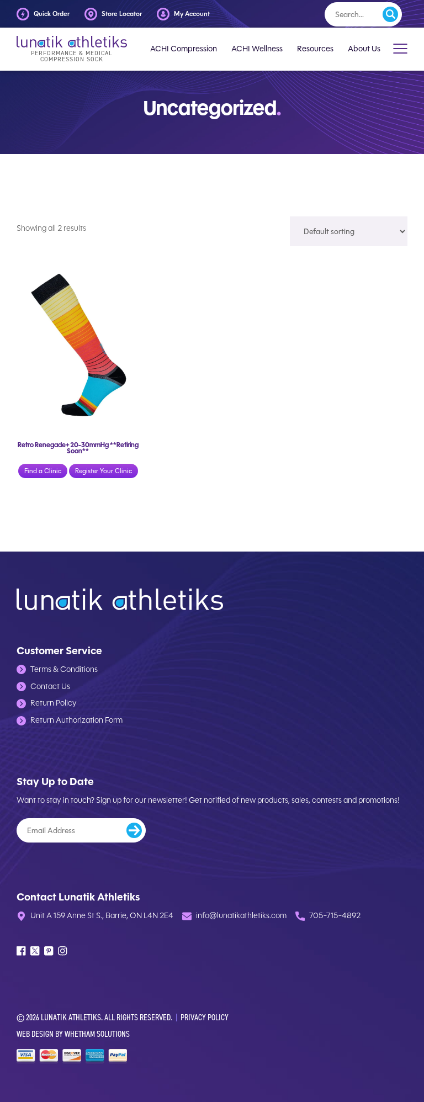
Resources (315, 49)
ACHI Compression (183, 49)
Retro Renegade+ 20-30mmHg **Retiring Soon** (78, 448)
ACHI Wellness (257, 49)
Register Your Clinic (103, 471)
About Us (364, 49)
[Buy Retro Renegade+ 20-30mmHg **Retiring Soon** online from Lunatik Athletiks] (78, 343)
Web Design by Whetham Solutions (73, 1034)
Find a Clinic (42, 471)
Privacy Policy (205, 1017)
